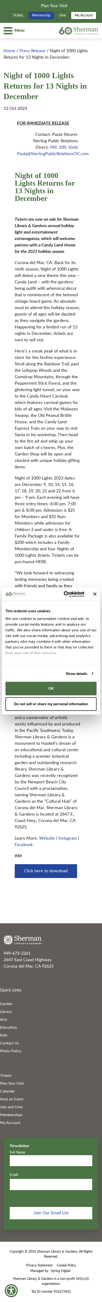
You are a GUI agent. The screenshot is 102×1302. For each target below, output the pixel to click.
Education (8, 1027)
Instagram (68, 838)
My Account (84, 15)
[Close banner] (95, 594)
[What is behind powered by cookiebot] (64, 594)
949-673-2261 (17, 953)
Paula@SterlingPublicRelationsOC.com (53, 154)
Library (6, 1012)
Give (62, 15)
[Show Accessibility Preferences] (11, 1290)
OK (51, 688)
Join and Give (11, 1107)
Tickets (18, 15)
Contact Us (9, 1043)
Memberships (11, 1115)
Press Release (32, 51)
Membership (41, 15)
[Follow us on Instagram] (12, 977)
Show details (76, 673)
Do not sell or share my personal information (51, 704)
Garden (6, 1004)
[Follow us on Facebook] (6, 977)
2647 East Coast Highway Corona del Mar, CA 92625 (29, 963)
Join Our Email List (51, 1213)
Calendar (7, 1091)
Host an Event (11, 1099)
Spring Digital (60, 1271)
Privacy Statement (39, 1265)
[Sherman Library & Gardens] (51, 940)
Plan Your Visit (54, 6)
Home (9, 51)
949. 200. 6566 (64, 147)
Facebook (24, 845)
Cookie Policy (66, 1265)
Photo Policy (10, 1051)
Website (47, 838)
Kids (3, 1035)
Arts (3, 1019)
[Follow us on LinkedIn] (17, 977)
